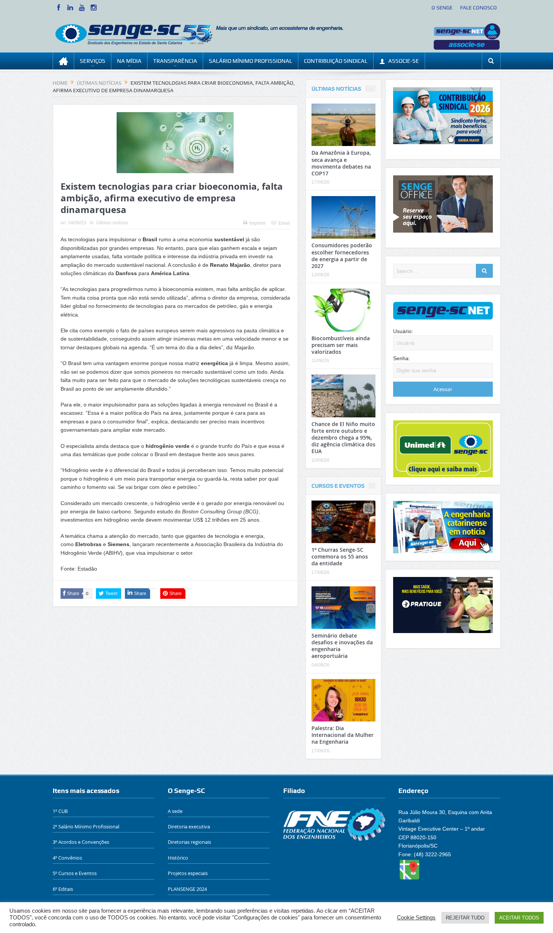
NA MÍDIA (129, 61)
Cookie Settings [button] (416, 918)
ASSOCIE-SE (403, 61)
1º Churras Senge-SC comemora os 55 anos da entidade (339, 556)
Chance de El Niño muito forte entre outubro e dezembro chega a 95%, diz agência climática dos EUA (343, 437)
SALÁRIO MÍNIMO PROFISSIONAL (250, 61)
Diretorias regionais (189, 842)
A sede (175, 811)
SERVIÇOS (92, 61)
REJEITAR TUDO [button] (465, 918)
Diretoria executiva (189, 826)
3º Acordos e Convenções (81, 842)
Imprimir (257, 223)
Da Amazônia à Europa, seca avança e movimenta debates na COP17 (341, 163)
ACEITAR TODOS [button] (519, 918)
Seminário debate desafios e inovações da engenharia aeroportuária (342, 646)
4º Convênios (67, 857)
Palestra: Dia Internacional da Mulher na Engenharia (342, 734)
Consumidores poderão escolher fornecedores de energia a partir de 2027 (341, 255)
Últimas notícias (112, 222)
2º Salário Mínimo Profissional (86, 826)
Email (284, 223)
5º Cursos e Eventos (75, 873)
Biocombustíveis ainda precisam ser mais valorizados (340, 345)
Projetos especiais (188, 873)
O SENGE (442, 8)
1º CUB (60, 811)
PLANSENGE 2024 (187, 889)
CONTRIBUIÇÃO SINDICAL (336, 61)
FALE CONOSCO (478, 8)
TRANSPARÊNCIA (175, 61)
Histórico (178, 857)
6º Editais (63, 889)
